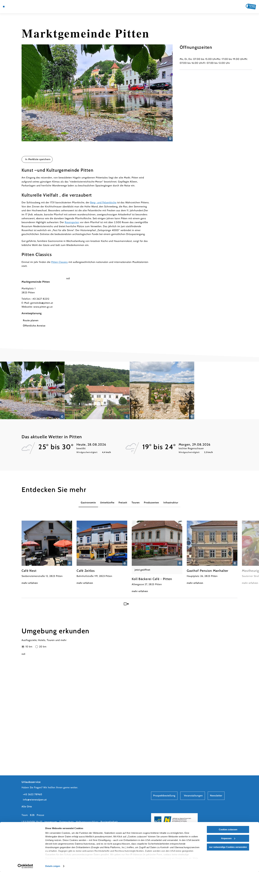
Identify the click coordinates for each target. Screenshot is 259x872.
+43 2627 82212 (40, 298)
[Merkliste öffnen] (20, 6)
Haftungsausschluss (87, 821)
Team (25, 815)
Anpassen (226, 838)
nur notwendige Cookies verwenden (228, 847)
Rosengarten (72, 222)
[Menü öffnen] (3, 6)
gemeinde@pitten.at (41, 302)
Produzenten (151, 502)
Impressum (51, 821)
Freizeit (123, 502)
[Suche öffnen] (24, 6)
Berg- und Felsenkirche (103, 202)
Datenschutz (66, 821)
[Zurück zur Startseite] (251, 6)
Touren (136, 502)
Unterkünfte (107, 502)
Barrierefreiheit (109, 821)
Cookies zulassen (228, 829)
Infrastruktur (170, 502)
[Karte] (11, 6)
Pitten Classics (59, 262)
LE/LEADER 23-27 (32, 821)
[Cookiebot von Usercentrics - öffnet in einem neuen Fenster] (25, 866)
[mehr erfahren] (47, 553)
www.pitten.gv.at (43, 306)
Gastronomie (88, 502)
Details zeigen (52, 866)
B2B (32, 815)
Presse (40, 815)
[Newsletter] (15, 6)
